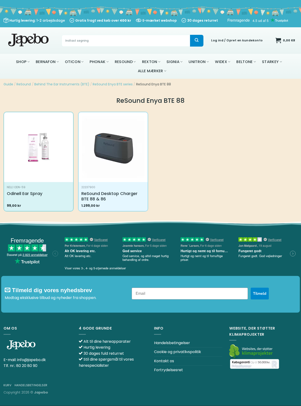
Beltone (244, 61)
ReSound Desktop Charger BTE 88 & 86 (109, 196)
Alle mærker (150, 71)
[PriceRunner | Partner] (254, 364)
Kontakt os (164, 361)
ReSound (124, 61)
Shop (21, 61)
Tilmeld (259, 293)
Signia (172, 61)
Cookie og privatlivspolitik (177, 351)
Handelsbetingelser (172, 343)
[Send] (196, 41)
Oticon (72, 61)
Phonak (97, 61)
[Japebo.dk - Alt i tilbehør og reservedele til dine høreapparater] (29, 40)
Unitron (197, 61)
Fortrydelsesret (168, 370)
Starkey (270, 61)
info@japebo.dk (31, 359)
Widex (221, 61)
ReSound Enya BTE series (113, 84)
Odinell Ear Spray (24, 193)
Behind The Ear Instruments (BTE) (61, 84)
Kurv (7, 385)
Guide (8, 84)
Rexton (149, 61)
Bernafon (46, 61)
